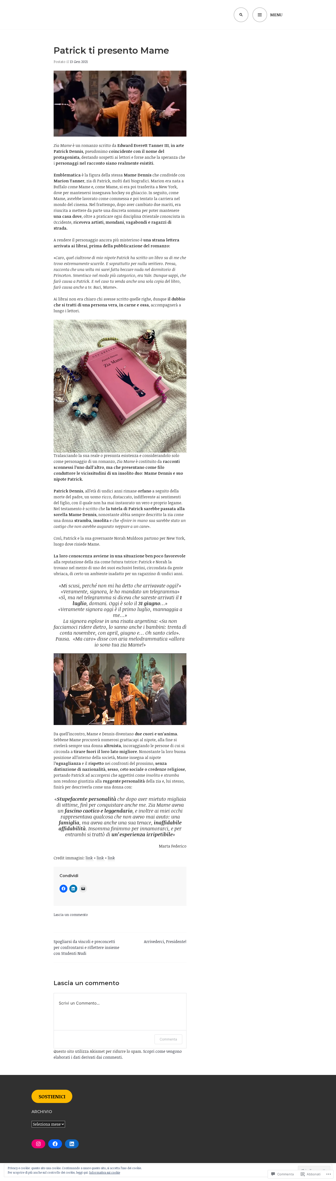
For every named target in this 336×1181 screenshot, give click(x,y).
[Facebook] (55, 1143)
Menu (276, 14)
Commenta (168, 1039)
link (90, 858)
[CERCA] (241, 14)
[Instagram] (38, 1143)
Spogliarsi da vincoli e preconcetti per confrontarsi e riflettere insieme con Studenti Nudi (86, 947)
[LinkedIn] (72, 1143)
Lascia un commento (71, 914)
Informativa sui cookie (104, 1172)
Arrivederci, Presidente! (165, 941)
